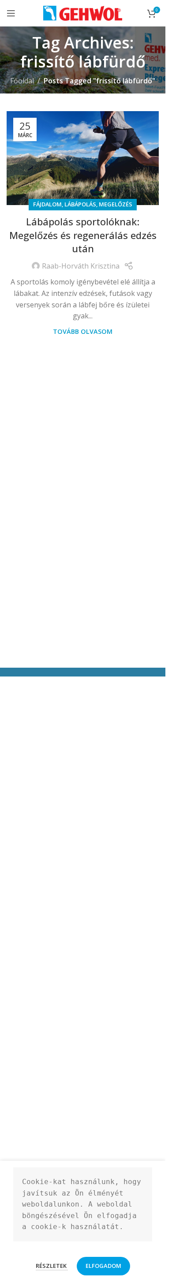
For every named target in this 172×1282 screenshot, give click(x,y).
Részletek (52, 1266)
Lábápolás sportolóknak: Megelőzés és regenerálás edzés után (83, 235)
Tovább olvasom (82, 331)
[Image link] (51, 1046)
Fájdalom (47, 204)
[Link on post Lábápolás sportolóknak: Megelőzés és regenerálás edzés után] (83, 158)
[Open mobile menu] (11, 13)
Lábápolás (80, 204)
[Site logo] (82, 12)
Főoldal (22, 81)
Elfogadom (103, 1266)
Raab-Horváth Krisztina (81, 266)
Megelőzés (115, 204)
